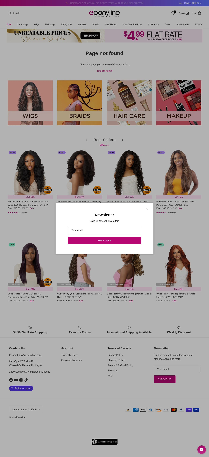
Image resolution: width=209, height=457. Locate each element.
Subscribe (104, 240)
